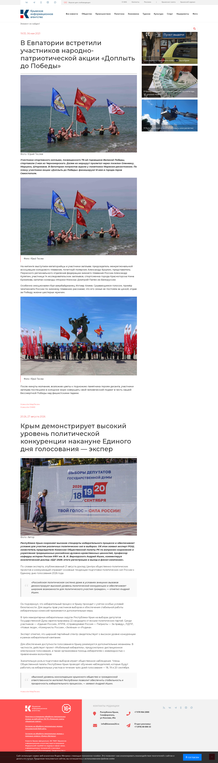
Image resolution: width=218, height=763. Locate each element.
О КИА (124, 2)
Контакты (135, 2)
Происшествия (103, 13)
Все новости (72, 13)
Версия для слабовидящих (79, 2)
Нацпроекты (183, 13)
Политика (119, 13)
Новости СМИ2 (27, 407)
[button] (194, 29)
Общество (87, 13)
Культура (158, 13)
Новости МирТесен (30, 404)
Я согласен (192, 757)
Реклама (147, 2)
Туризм (146, 13)
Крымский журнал (187, 2)
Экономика (133, 13)
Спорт (170, 13)
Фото (195, 13)
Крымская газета (169, 2)
